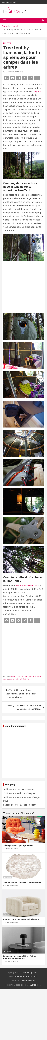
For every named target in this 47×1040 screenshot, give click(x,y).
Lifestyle (7, 43)
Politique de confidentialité (22, 976)
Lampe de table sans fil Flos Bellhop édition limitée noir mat (20, 957)
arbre (13, 676)
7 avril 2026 (7, 848)
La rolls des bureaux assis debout (19, 805)
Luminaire (7, 877)
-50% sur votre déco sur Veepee (19, 793)
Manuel (20, 72)
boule (18, 676)
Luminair (38, 676)
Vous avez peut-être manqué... (19, 813)
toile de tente (24, 679)
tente (17, 679)
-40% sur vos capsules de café (18, 789)
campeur (24, 676)
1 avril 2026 (7, 961)
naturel (5, 679)
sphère (11, 679)
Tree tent (37, 91)
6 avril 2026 (7, 885)
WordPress (35, 985)
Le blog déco (31, 972)
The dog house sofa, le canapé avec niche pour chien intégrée (24, 707)
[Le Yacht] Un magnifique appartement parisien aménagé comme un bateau (21, 694)
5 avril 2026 (7, 922)
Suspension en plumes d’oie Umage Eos (22, 882)
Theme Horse (28, 980)
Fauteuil (7, 840)
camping (31, 676)
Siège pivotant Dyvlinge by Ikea (18, 845)
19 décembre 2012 (10, 72)
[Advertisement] (23, 287)
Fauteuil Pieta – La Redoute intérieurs (21, 919)
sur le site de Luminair (27, 585)
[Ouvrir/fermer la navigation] (4, 20)
